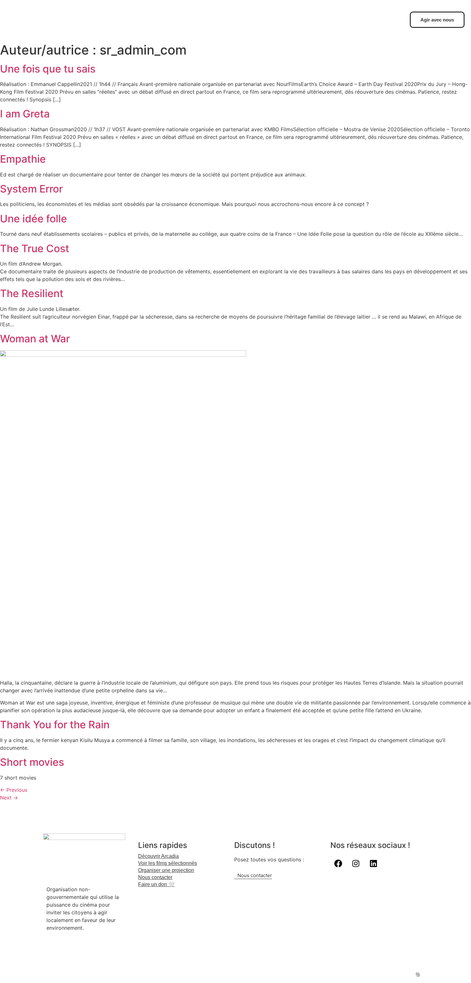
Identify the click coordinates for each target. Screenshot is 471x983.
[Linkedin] (374, 864)
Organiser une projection (166, 870)
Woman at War (35, 338)
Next (9, 797)
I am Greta (25, 113)
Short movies (32, 762)
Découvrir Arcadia (158, 856)
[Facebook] (338, 864)
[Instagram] (356, 864)
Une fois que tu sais (47, 69)
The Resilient (31, 293)
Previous (13, 790)
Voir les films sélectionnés (167, 863)
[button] (186, 870)
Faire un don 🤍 (156, 884)
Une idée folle (33, 218)
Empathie (23, 159)
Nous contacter (155, 877)
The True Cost (34, 248)
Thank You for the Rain (55, 724)
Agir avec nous (437, 19)
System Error (31, 189)
